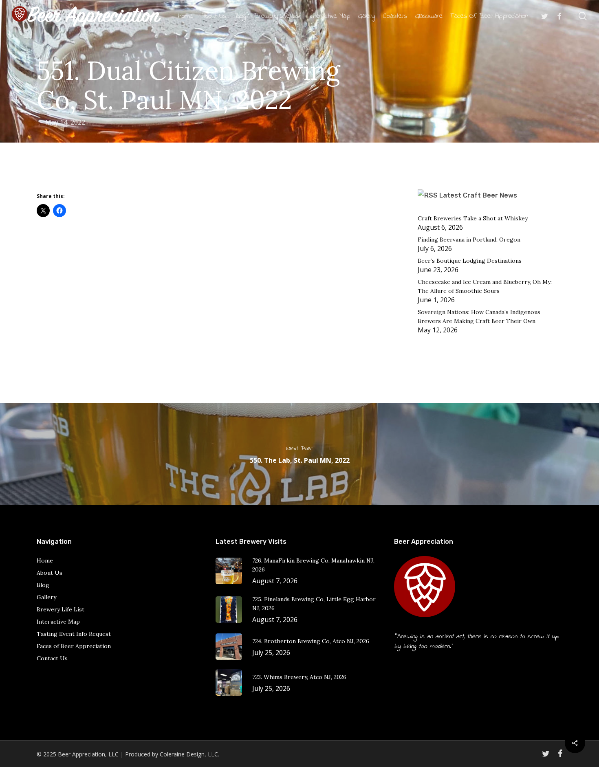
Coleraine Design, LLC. (189, 754)
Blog (43, 585)
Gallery (46, 597)
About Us (49, 572)
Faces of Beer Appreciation (74, 646)
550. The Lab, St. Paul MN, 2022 (299, 454)
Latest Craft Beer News (478, 195)
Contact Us (52, 658)
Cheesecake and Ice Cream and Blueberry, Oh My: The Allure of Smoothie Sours (485, 286)
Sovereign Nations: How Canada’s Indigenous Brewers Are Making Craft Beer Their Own (479, 316)
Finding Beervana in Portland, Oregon (469, 239)
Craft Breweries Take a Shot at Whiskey (473, 218)
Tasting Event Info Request (74, 633)
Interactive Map (58, 621)
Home (45, 560)
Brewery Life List (60, 609)
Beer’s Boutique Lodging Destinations (470, 260)
